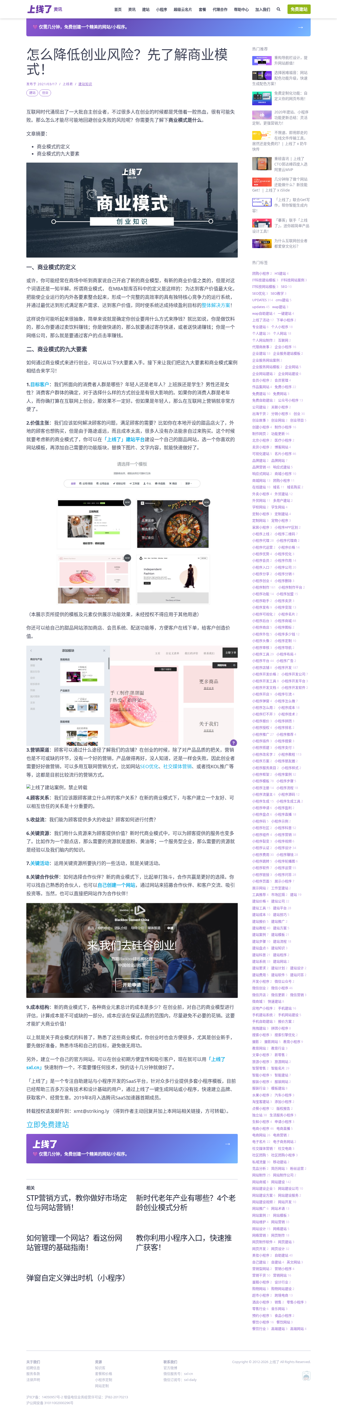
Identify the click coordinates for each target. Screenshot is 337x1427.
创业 (45, 93)
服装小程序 (262, 1081)
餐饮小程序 (263, 1322)
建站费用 (260, 974)
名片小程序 (285, 453)
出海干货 (260, 413)
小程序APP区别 (288, 527)
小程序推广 (263, 734)
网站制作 (261, 1175)
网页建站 (286, 1241)
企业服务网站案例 (267, 360)
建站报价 (260, 921)
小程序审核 (262, 647)
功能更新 (280, 433)
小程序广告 (286, 660)
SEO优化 (149, 766)
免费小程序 (285, 386)
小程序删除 (284, 580)
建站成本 (261, 914)
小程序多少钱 (287, 634)
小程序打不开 (263, 714)
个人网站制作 (263, 340)
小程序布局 (286, 654)
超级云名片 (183, 9)
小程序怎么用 (263, 707)
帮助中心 (241, 9)
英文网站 (295, 1262)
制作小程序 (285, 427)
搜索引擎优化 (286, 1034)
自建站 (277, 1262)
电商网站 (261, 1135)
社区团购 (260, 1155)
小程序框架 (262, 774)
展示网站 (260, 888)
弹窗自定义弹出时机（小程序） (78, 1278)
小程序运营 (285, 867)
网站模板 (281, 1215)
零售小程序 (296, 1302)
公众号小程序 (290, 400)
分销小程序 (281, 413)
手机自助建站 (263, 1021)
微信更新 (279, 994)
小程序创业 (262, 580)
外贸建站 (284, 493)
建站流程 (282, 941)
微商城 (258, 1001)
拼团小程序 (281, 1028)
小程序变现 (285, 607)
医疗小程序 (284, 440)
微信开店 (260, 994)
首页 (118, 9)
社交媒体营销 (177, 766)
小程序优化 (284, 553)
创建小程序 (262, 427)
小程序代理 (263, 540)
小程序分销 (284, 573)
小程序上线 (262, 533)
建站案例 (260, 934)
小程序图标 (284, 627)
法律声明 (33, 1379)
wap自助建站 (263, 313)
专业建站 (260, 326)
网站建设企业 (263, 1188)
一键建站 (286, 313)
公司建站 (260, 407)
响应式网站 (262, 473)
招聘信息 (33, 1367)
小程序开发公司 (294, 674)
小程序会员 (262, 560)
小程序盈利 (284, 807)
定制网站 (260, 520)
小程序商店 (262, 627)
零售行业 (260, 1308)
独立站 (259, 1115)
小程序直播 (285, 814)
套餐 (202, 9)
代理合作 (220, 9)
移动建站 (281, 1161)
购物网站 (260, 1288)
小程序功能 (263, 593)
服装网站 (283, 1081)
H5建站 (282, 273)
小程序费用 (263, 854)
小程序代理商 (288, 540)
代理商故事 (262, 346)
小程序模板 (263, 780)
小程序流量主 (263, 794)
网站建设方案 (263, 1195)
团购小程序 (262, 273)
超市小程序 (262, 1295)
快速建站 (276, 1001)
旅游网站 (283, 1061)
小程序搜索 (284, 740)
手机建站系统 (263, 1014)
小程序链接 (262, 874)
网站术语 (280, 1208)
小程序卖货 (284, 600)
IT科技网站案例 (294, 280)
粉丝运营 (298, 1168)
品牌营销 (261, 467)
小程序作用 (285, 560)
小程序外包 (262, 634)
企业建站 (261, 353)
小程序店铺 (262, 667)
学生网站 (279, 507)
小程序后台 (262, 620)
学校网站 (260, 507)
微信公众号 (284, 981)
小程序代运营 (263, 547)
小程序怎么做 (286, 701)
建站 (146, 9)
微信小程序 (282, 988)
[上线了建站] (132, 531)
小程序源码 (289, 794)
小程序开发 (286, 667)
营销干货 (261, 1275)
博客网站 (283, 447)
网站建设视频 (263, 1201)
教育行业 (279, 1048)
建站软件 (279, 974)
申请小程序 (284, 1121)
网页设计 (280, 1248)
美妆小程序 (262, 1255)
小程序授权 (262, 727)
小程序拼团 (284, 720)
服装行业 (260, 1088)
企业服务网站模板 (267, 366)
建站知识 (85, 84)
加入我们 (262, 9)
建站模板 (280, 934)
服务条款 (33, 1373)
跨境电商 (284, 1295)
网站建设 (281, 1181)
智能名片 (280, 1068)
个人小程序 (282, 326)
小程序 (161, 9)
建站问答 (298, 974)
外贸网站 (261, 500)
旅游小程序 (262, 1061)
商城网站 (261, 480)
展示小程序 (284, 881)
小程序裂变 (262, 841)
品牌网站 (279, 460)
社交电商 (286, 1148)
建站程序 (281, 954)
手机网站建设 (289, 1014)
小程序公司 (285, 567)
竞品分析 (260, 1168)
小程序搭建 (262, 747)
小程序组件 (262, 834)
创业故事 (260, 420)
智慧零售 (260, 1068)
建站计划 (279, 968)
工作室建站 (281, 888)
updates (261, 306)
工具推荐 (260, 894)
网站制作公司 (284, 1175)
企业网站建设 (289, 373)
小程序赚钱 (287, 854)
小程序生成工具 (289, 801)
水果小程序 (262, 1095)
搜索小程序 (262, 1034)
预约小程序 (262, 1315)
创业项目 (298, 420)
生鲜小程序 (262, 1121)
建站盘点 (260, 948)
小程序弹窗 (262, 701)
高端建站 (279, 1328)
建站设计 (298, 968)
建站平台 (282, 908)
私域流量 (261, 1161)
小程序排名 (284, 727)
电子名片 (261, 1141)
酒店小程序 (262, 1302)
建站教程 (261, 928)
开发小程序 (262, 981)
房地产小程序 (263, 1008)
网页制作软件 (263, 1241)
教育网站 (260, 1048)
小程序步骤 (286, 780)
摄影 (257, 1041)
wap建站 (280, 306)
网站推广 (260, 1208)
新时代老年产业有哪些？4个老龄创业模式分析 (186, 1202)
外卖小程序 (262, 493)
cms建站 (283, 300)
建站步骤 (261, 941)
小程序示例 (281, 821)
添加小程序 (284, 1101)
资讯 (132, 9)
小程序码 (260, 821)
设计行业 (283, 1282)
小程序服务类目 (265, 767)
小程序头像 (262, 640)
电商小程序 (263, 1128)
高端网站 (298, 1328)
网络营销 (260, 1235)
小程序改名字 (263, 754)
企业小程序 (285, 346)
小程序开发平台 (294, 681)
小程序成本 (289, 707)
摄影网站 (272, 1041)
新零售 (281, 1054)
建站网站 (281, 961)
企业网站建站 (263, 373)
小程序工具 (263, 654)
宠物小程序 (281, 520)
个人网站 (282, 333)
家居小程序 (262, 527)
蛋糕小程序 (262, 1282)
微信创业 (260, 988)
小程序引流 (284, 694)
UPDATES (262, 300)
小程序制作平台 (291, 587)
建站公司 (280, 901)
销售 (279, 1302)
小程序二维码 (286, 533)
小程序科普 (285, 827)
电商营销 (281, 1135)
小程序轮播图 (286, 861)
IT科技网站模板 (265, 286)
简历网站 (279, 1168)
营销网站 (282, 1275)
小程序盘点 (262, 814)
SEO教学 (278, 293)
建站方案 (281, 928)
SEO (286, 286)
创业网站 (279, 420)
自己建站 (260, 1262)
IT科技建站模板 (265, 280)
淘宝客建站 (262, 1101)
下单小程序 (286, 320)
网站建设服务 (289, 1195)
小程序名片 (288, 614)
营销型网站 (262, 1268)
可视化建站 (262, 453)
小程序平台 (263, 660)
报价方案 (286, 1021)
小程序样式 (291, 767)
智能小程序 (262, 1075)
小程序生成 (263, 801)
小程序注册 (263, 787)
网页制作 (280, 1235)
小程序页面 (262, 881)
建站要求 (260, 968)
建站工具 (261, 908)
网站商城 (260, 1181)
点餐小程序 (263, 1108)
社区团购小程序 (284, 1155)
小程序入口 (262, 567)
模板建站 (279, 1088)
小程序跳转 (262, 861)
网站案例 (261, 1215)
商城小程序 (285, 473)
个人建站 (261, 333)
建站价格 (260, 901)
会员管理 (283, 380)
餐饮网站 (284, 1322)
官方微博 (170, 1367)
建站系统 (261, 961)
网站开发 (287, 1201)
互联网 (284, 340)
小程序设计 (285, 847)
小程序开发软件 (294, 687)
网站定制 (102, 1385)
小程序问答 (285, 874)
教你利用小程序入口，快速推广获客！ (184, 1242)
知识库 (100, 1367)
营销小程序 (284, 1268)
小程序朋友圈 (286, 760)
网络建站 (281, 1228)
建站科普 (261, 954)
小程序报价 (262, 720)
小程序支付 (284, 747)
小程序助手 (262, 600)
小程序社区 (262, 827)
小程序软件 (262, 867)
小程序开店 (262, 694)
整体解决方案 (216, 305)
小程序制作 (264, 587)
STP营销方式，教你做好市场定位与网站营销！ (76, 1202)
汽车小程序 (284, 1095)
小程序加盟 (287, 593)
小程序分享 (262, 573)
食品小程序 (284, 1315)
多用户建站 (283, 500)
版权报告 (284, 1108)
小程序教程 (289, 754)
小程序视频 (284, 841)
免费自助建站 (263, 400)
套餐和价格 (103, 1373)
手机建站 (287, 1008)
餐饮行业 (260, 1328)
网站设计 (261, 1228)
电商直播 (284, 1128)
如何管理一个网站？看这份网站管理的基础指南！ (74, 1242)
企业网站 (293, 366)
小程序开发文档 (265, 687)
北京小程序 (262, 440)
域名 (278, 487)
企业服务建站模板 (288, 353)
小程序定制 (285, 640)
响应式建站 (283, 467)
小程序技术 (288, 714)
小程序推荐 (286, 734)
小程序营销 (285, 834)
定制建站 (283, 513)
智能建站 (283, 1075)
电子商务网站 (284, 1141)
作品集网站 (262, 386)
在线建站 (261, 487)
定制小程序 (262, 513)
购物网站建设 (282, 1288)
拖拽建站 (260, 1028)
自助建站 (284, 1255)
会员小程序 (262, 380)
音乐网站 (279, 1308)
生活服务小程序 (283, 1115)
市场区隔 (279, 894)
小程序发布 (262, 607)
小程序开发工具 (265, 681)
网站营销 (280, 1221)
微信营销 (298, 994)
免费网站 (281, 393)
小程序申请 (262, 807)
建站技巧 (281, 914)
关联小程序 (281, 407)
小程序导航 (284, 647)
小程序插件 (262, 740)
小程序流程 (287, 787)
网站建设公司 (290, 1188)
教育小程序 (293, 1041)
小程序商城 (285, 620)
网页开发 (260, 1248)
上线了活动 (263, 320)
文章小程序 (262, 1054)
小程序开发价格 (265, 674)
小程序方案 (262, 760)
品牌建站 (260, 460)
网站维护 (260, 1221)
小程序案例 (285, 774)
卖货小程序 (262, 447)
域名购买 (295, 487)
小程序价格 (289, 547)
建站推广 (279, 921)
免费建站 (299, 9)
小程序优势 (262, 553)
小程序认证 (262, 847)
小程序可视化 (263, 614)
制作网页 (260, 433)
